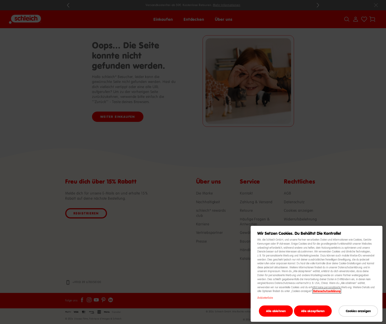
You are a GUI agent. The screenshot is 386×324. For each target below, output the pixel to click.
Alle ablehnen (276, 311)
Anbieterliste (265, 298)
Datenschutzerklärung (326, 291)
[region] (316, 274)
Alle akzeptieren (313, 311)
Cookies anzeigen (358, 311)
